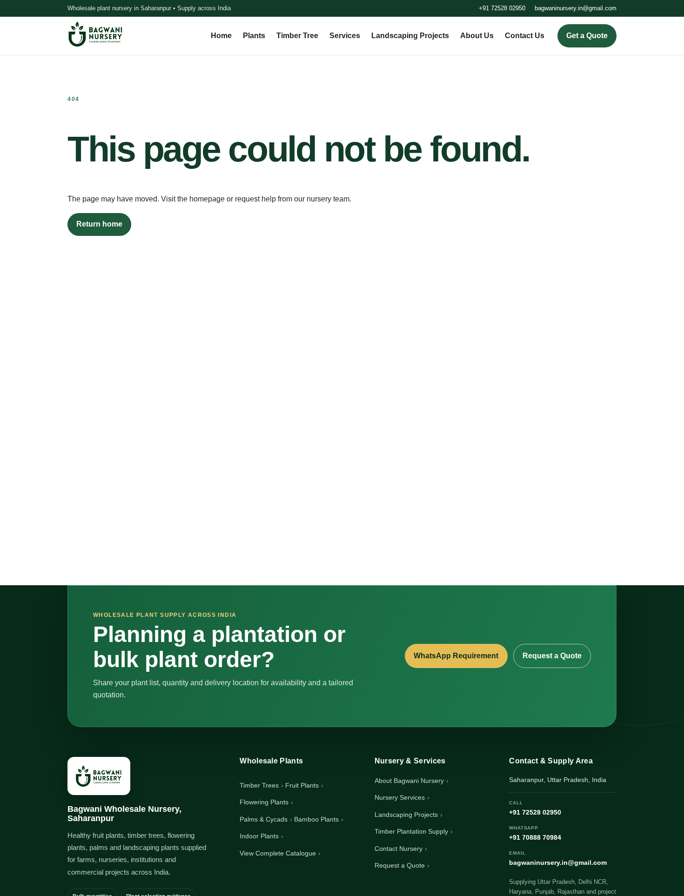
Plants (254, 36)
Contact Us (524, 36)
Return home (99, 224)
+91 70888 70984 (535, 833)
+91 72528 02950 (502, 8)
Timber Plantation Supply (411, 831)
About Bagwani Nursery (409, 780)
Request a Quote (552, 656)
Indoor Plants (259, 836)
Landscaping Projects (410, 36)
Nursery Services (400, 797)
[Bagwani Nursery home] (95, 34)
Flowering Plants (264, 802)
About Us (477, 36)
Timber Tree (297, 36)
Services (344, 36)
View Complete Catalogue (278, 853)
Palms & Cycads (264, 819)
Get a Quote (587, 36)
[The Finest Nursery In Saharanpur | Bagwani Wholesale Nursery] (98, 776)
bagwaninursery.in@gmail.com (576, 8)
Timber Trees (259, 785)
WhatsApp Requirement (456, 656)
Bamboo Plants (316, 819)
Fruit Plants (302, 785)
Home (221, 36)
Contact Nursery (398, 848)
